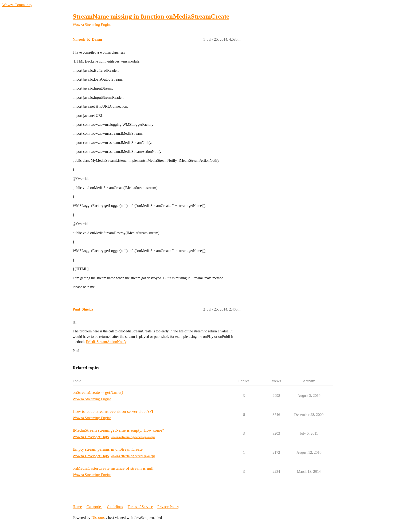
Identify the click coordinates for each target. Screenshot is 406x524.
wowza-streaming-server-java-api (133, 437)
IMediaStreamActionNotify (106, 342)
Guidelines (115, 507)
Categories (94, 507)
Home (77, 507)
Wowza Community (17, 5)
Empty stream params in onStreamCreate (108, 449)
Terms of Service (140, 507)
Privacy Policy (168, 507)
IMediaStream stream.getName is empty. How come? (118, 430)
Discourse (98, 518)
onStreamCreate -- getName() (98, 392)
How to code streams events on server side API (113, 411)
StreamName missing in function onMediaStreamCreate (151, 16)
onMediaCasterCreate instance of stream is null (113, 468)
